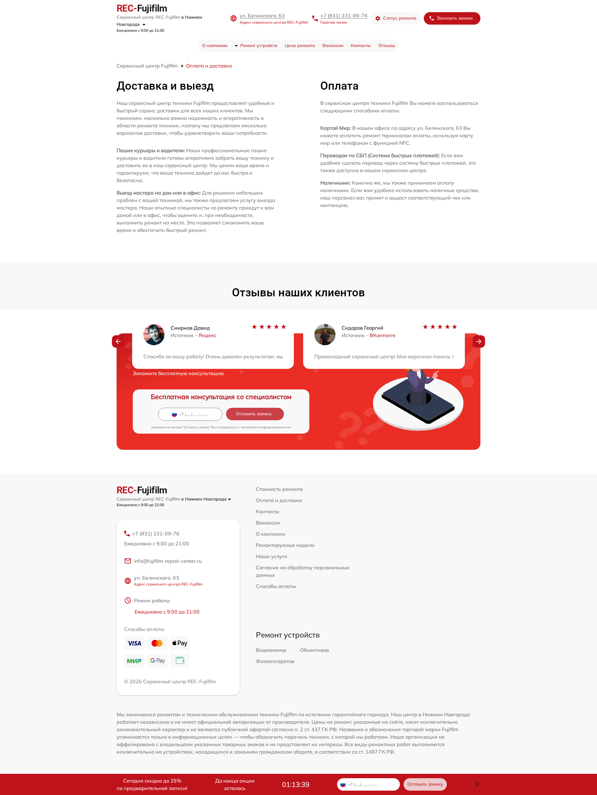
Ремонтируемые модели (285, 545)
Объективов (314, 650)
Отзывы (386, 45)
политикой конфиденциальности (266, 427)
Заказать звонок (455, 18)
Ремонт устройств (258, 45)
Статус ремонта (399, 18)
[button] (118, 341)
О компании (214, 45)
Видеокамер (271, 650)
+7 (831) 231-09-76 (344, 15)
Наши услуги (271, 556)
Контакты (361, 45)
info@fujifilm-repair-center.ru (168, 561)
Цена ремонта (300, 45)
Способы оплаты (276, 586)
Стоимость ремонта (279, 489)
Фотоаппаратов (275, 661)
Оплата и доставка (279, 500)
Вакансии (332, 45)
